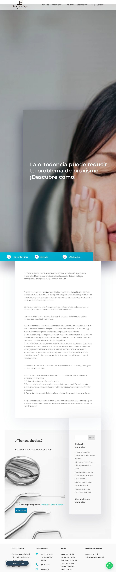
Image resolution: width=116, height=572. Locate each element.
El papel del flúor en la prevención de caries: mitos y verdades (85, 455)
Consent (18, 502)
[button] (109, 565)
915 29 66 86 (45, 565)
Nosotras (45, 5)
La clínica (71, 5)
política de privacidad (57, 505)
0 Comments (74, 256)
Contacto (100, 5)
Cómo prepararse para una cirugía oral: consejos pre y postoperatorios (84, 475)
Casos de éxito (82, 5)
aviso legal (44, 505)
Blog (92, 5)
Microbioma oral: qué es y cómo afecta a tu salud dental (84, 465)
